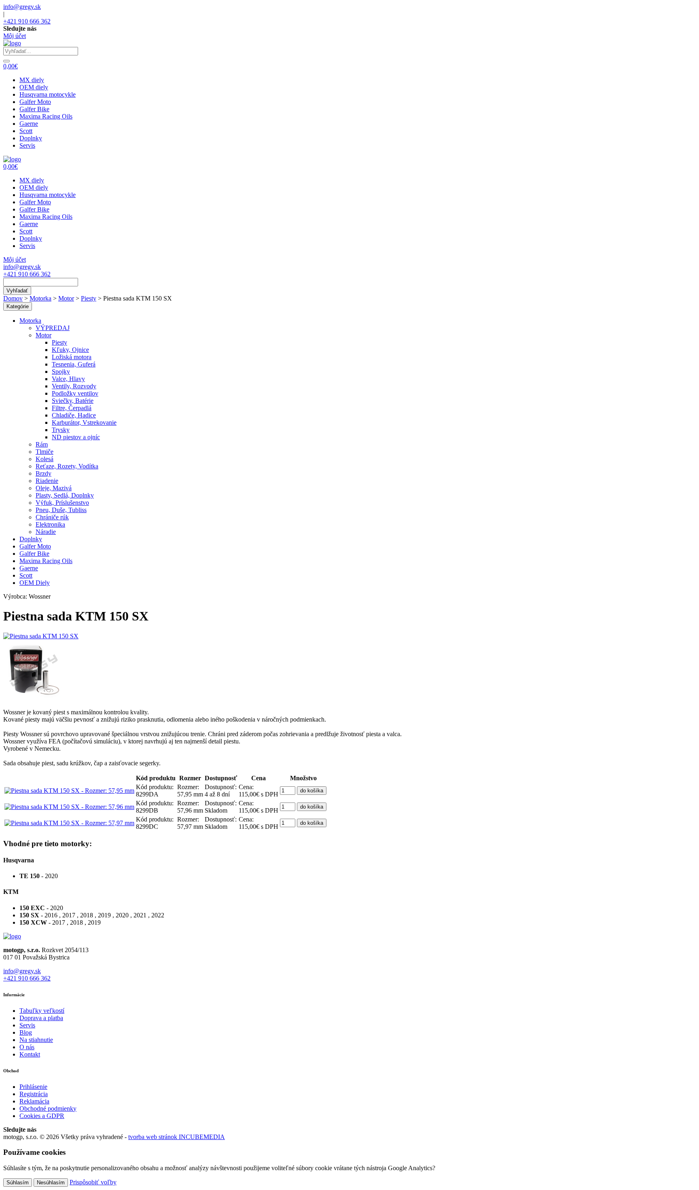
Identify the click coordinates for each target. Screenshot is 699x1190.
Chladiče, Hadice (74, 415)
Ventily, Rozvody (74, 386)
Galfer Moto (35, 101)
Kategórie (17, 306)
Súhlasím (17, 1182)
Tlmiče (44, 451)
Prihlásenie (33, 1086)
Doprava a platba (41, 1017)
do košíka (311, 791)
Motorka (40, 298)
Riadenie (47, 480)
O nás (26, 1047)
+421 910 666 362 (27, 21)
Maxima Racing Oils (45, 116)
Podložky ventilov (75, 393)
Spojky (61, 371)
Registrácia (33, 1093)
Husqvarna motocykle (47, 94)
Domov (13, 298)
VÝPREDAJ (53, 327)
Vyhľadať (17, 291)
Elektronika (50, 524)
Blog (25, 1032)
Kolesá (44, 458)
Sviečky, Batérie (72, 400)
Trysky (61, 429)
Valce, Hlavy (68, 378)
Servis (27, 145)
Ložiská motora (71, 357)
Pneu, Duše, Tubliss (61, 509)
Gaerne (28, 123)
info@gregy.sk (22, 6)
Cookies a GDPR (41, 1115)
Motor (66, 298)
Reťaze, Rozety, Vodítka (67, 466)
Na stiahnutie (36, 1039)
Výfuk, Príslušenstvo (62, 502)
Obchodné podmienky (47, 1108)
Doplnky (30, 138)
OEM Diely (34, 582)
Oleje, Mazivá (54, 488)
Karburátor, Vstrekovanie (84, 422)
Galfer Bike (34, 109)
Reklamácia (34, 1101)
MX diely (31, 79)
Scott (25, 130)
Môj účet (14, 35)
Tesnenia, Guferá (73, 364)
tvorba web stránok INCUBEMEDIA (176, 1136)
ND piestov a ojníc (76, 437)
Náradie (46, 531)
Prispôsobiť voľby (93, 1182)
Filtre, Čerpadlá (71, 407)
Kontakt (29, 1054)
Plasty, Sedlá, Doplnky (65, 495)
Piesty (88, 298)
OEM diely (33, 87)
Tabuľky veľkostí (41, 1010)
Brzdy (43, 473)
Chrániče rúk (52, 517)
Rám (42, 444)
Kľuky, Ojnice (70, 349)
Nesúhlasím (51, 1182)
